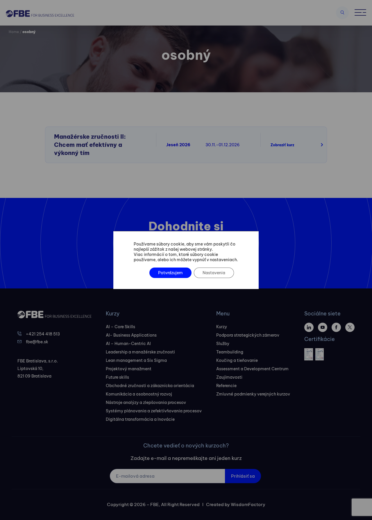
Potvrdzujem (170, 272)
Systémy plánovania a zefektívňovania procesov (154, 411)
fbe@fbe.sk (37, 341)
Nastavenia (214, 272)
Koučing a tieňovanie (237, 360)
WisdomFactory (248, 504)
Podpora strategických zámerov (247, 335)
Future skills (117, 377)
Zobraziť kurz (282, 145)
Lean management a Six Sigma (136, 360)
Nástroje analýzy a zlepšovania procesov (146, 402)
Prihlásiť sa (243, 476)
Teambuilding (229, 352)
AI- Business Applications (131, 335)
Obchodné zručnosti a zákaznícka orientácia (150, 385)
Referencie (226, 385)
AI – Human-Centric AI (128, 343)
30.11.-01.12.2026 (222, 144)
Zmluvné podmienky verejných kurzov (253, 394)
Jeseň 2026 (178, 144)
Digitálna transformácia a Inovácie (140, 419)
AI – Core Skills (120, 326)
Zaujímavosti (229, 377)
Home (14, 32)
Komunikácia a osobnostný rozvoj (139, 394)
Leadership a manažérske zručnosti (140, 352)
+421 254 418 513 (43, 334)
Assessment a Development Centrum (252, 368)
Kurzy (221, 326)
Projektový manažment (128, 368)
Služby (222, 343)
